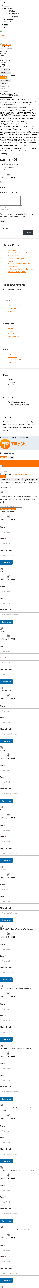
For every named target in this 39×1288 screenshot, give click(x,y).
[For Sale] (3, 53)
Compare (3, 457)
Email (3, 539)
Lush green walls (20, 132)
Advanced (4, 75)
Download (6, 562)
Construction (13, 331)
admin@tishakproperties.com (18, 405)
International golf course (15, 124)
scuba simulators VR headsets (25, 143)
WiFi (20, 151)
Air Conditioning (8, 99)
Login (3, 477)
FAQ (6, 24)
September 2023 (14, 305)
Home (6, 3)
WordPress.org (14, 362)
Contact (7, 22)
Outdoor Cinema (15, 135)
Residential (11, 385)
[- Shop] (8, 65)
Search (3, 78)
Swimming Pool (19, 148)
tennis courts (32, 148)
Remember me (8, 474)
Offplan (12, 11)
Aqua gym (28, 99)
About (6, 5)
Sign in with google (30, 479)
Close (11, 457)
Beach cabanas (29, 102)
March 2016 (12, 308)
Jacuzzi (29, 124)
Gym (13, 121)
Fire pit (10, 118)
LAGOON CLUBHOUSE (23, 129)
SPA (32, 145)
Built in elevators (20, 105)
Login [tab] (6, 462)
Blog (6, 27)
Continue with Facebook (10, 479)
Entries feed (12, 357)
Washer (14, 151)
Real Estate (12, 334)
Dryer (34, 113)
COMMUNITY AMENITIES (21, 113)
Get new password (8, 509)
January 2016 (12, 311)
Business (11, 328)
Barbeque (17, 102)
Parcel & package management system (17, 137)
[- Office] (8, 62)
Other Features (6, 97)
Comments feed (14, 359)
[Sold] (3, 55)
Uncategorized (13, 336)
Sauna (9, 143)
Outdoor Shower (30, 135)
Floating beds (20, 118)
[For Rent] (3, 51)
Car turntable (34, 105)
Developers (8, 19)
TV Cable (5, 151)
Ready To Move (14, 14)
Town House (12, 379)
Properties (8, 8)
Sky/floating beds (21, 145)
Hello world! (12, 250)
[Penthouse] (8, 67)
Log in (10, 354)
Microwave (32, 132)
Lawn (10, 132)
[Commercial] (8, 60)
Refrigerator (28, 140)
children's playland (24, 110)
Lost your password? (22, 474)
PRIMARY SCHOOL (14, 140)
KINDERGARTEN (29, 126)
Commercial (13, 16)
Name (3, 527)
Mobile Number (6, 550)
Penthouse (11, 382)
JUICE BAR (16, 126)
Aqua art (19, 99)
